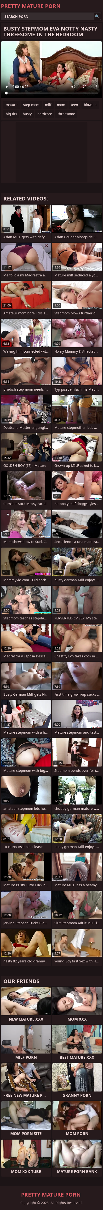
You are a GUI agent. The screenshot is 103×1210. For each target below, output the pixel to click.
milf (48, 104)
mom (61, 104)
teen (74, 104)
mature (11, 104)
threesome (66, 114)
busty (27, 114)
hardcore (44, 114)
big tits (11, 114)
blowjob (90, 104)
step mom (31, 104)
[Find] (97, 16)
